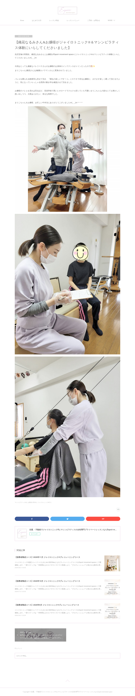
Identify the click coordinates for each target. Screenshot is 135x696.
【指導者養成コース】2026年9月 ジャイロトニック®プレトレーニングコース (47, 604)
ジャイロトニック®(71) (44, 502)
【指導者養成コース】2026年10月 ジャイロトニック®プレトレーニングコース (47, 581)
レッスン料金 (54, 20)
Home (22, 20)
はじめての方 (36, 20)
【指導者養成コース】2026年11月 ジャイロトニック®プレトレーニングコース (47, 557)
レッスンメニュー (73, 20)
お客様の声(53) (32, 502)
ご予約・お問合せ (93, 20)
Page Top (67, 681)
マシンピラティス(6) (21, 502)
